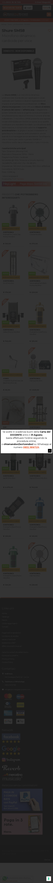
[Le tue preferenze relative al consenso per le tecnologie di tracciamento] (48, 878)
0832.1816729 (31, 447)
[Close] (50, 451)
